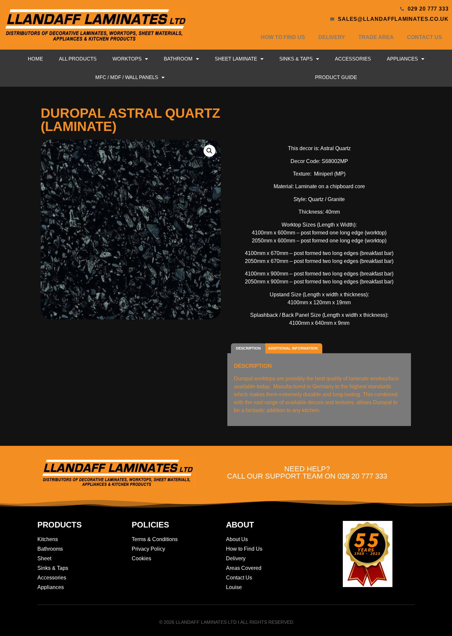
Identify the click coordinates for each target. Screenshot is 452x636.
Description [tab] (248, 348)
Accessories (353, 59)
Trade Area (376, 37)
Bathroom (178, 59)
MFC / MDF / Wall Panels (126, 77)
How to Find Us (283, 37)
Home (35, 59)
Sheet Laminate (236, 59)
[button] (209, 151)
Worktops (127, 59)
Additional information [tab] (293, 348)
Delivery (331, 37)
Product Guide (336, 77)
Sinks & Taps (296, 59)
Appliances (402, 59)
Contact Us (424, 37)
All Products (78, 59)
